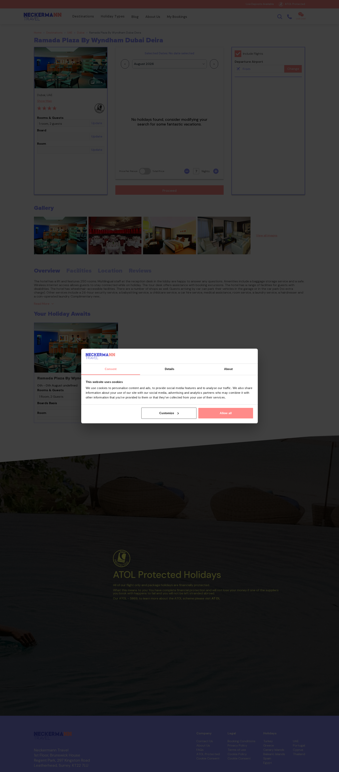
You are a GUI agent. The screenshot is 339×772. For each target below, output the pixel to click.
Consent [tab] (111, 369)
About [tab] (228, 369)
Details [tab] (169, 369)
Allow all (226, 413)
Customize (166, 413)
